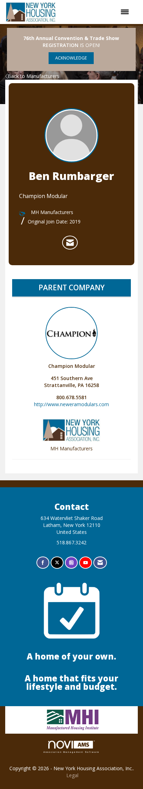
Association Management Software (71, 752)
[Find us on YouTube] (85, 563)
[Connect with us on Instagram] (71, 563)
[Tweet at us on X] (57, 563)
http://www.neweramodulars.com (71, 404)
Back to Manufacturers (33, 76)
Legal (72, 775)
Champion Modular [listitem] (71, 366)
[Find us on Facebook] (42, 563)
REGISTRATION (60, 45)
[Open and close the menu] (96, 12)
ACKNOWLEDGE (71, 58)
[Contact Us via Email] (100, 563)
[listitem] (70, 243)
